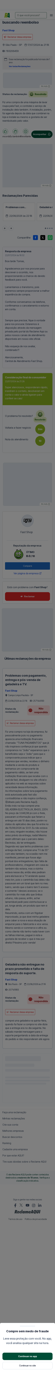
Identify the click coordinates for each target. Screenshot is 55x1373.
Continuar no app (27, 1356)
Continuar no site (27, 1365)
